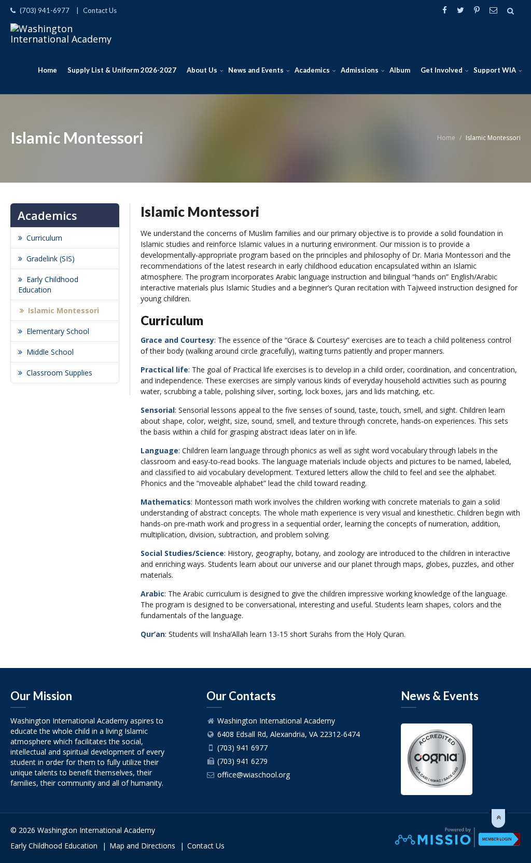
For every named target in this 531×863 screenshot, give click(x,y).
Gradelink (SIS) (50, 258)
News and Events (256, 70)
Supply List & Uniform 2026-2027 (121, 70)
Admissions (360, 70)
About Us (202, 70)
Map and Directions (142, 846)
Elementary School (57, 331)
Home (47, 70)
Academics (312, 70)
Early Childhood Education (48, 284)
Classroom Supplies (59, 373)
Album (399, 70)
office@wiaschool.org (253, 775)
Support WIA (494, 70)
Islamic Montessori (63, 310)
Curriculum (44, 238)
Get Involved (442, 70)
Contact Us (100, 10)
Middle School (50, 352)
